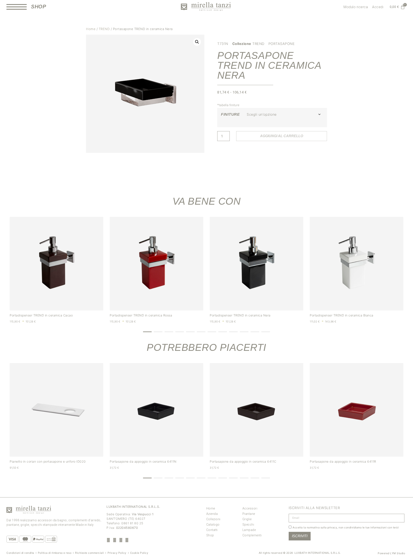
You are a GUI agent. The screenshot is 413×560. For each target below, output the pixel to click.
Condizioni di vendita (20, 552)
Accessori (249, 508)
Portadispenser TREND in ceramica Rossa (141, 315)
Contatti (212, 530)
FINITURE (230, 114)
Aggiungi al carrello (281, 136)
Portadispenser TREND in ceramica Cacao (41, 315)
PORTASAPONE (281, 43)
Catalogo (213, 524)
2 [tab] (158, 331)
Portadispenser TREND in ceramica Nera (240, 315)
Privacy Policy (117, 552)
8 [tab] (222, 331)
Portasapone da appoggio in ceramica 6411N (143, 461)
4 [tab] (179, 331)
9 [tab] (233, 331)
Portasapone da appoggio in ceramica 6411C (243, 461)
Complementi (252, 535)
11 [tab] (255, 331)
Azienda (212, 514)
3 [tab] (169, 331)
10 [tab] (244, 331)
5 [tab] (190, 331)
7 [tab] (212, 331)
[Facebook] (108, 540)
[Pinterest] (121, 540)
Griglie (247, 519)
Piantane (248, 514)
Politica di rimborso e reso (55, 552)
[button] (197, 42)
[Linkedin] (127, 540)
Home (91, 29)
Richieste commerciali (89, 552)
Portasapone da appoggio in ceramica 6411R (343, 461)
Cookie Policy (139, 552)
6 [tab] (201, 331)
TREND (104, 29)
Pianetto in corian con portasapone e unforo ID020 (48, 461)
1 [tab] (147, 331)
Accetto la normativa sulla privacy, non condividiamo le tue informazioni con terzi (346, 527)
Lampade (249, 530)
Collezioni (213, 519)
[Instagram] (115, 540)
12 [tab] (265, 331)
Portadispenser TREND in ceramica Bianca (341, 315)
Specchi (248, 524)
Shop (210, 535)
